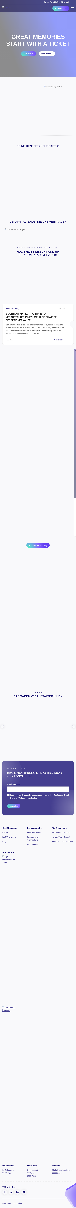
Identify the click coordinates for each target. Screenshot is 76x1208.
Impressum (6, 1203)
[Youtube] (23, 1192)
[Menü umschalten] (72, 8)
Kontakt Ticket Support (61, 837)
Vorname (10, 583)
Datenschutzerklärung (31, 622)
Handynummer (45, 594)
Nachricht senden (15, 633)
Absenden (14, 806)
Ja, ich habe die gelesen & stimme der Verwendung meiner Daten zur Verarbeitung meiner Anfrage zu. (38, 623)
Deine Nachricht (12, 604)
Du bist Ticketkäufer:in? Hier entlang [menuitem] (57, 2)
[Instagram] (11, 1192)
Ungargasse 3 (32, 1170)
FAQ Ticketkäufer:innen (61, 832)
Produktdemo (32, 844)
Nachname (43, 583)
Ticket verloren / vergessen (62, 842)
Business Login (61, 9)
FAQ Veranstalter (9, 837)
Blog (4, 842)
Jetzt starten (28, 54)
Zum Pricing (7, 180)
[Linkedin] (17, 1192)
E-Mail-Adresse (14, 784)
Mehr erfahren (47, 54)
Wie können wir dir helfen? (17, 572)
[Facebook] (4, 1192)
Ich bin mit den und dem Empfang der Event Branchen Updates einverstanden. (39, 796)
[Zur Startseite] (7, 8)
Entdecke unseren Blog (38, 546)
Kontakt (5, 832)
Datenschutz (18, 1203)
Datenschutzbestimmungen (34, 795)
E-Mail (9, 594)
